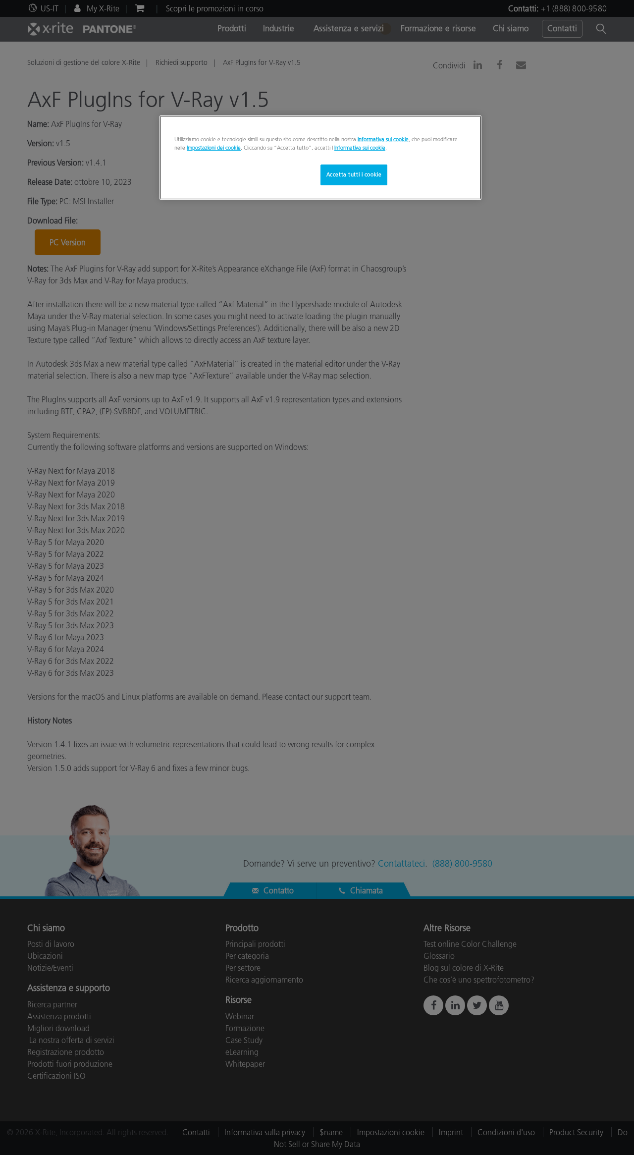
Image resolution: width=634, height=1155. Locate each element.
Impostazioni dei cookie (214, 147)
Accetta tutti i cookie (354, 174)
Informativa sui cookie (383, 139)
